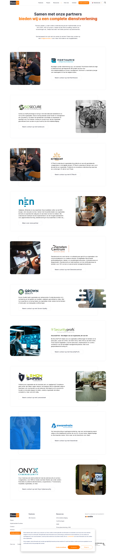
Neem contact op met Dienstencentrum (68, 269)
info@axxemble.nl (46, 38)
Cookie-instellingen (61, 547)
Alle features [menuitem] (32, 518)
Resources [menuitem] (56, 2)
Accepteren (74, 547)
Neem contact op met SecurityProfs (67, 352)
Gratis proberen (83, 2)
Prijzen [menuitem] (48, 2)
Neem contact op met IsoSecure (33, 127)
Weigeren (86, 547)
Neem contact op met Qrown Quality (34, 308)
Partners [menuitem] (12, 529)
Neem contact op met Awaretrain (66, 440)
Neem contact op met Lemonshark (34, 397)
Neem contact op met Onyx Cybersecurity (36, 489)
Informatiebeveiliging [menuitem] (62, 518)
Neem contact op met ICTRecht (65, 174)
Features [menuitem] (40, 2)
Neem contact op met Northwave (66, 78)
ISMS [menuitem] (57, 524)
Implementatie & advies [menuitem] (16, 523)
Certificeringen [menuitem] (60, 521)
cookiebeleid (70, 536)
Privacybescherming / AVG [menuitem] (63, 527)
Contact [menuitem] (74, 2)
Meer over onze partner (30, 223)
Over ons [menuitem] (66, 2)
